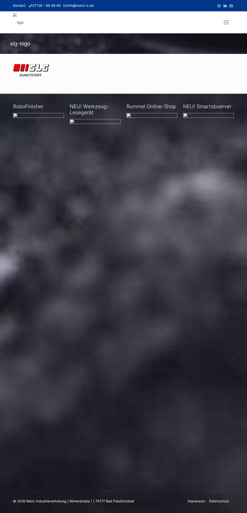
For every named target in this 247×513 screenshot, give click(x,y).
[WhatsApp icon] (219, 5)
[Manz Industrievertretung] (18, 22)
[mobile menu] (226, 22)
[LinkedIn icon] (225, 5)
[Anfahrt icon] (231, 5)
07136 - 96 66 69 (46, 5)
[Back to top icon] (224, 503)
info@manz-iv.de (80, 5)
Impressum (196, 501)
